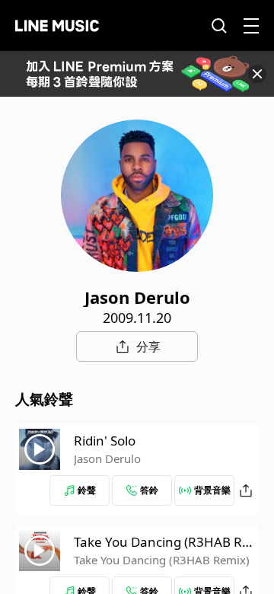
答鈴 (149, 490)
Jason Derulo (107, 458)
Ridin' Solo (104, 440)
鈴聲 (87, 490)
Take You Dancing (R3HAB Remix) (162, 559)
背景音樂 (212, 490)
